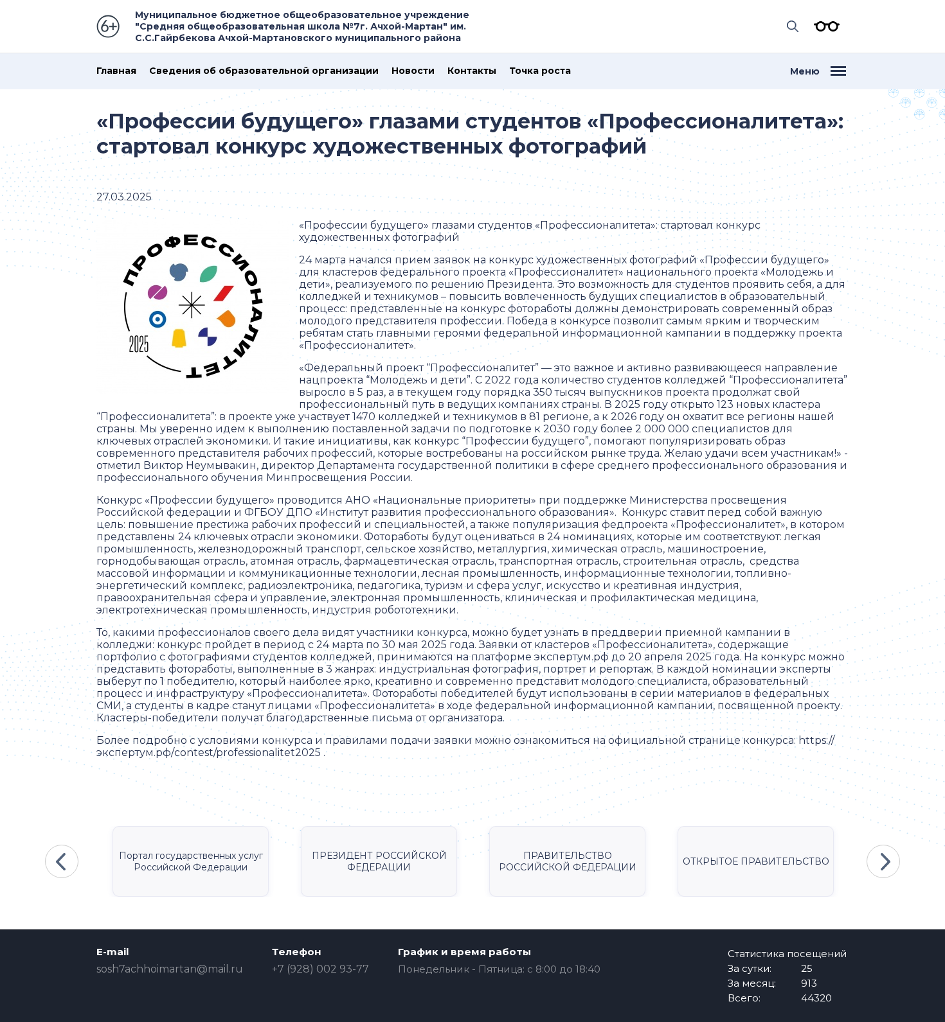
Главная (116, 71)
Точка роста (540, 71)
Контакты (471, 71)
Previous (61, 861)
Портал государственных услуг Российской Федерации (191, 861)
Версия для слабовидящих (823, 26)
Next (883, 861)
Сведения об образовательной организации (264, 71)
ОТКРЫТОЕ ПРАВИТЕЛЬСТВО (756, 861)
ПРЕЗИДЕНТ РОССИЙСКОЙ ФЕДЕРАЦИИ (379, 861)
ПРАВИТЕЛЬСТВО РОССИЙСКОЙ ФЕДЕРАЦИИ (567, 861)
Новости (413, 71)
